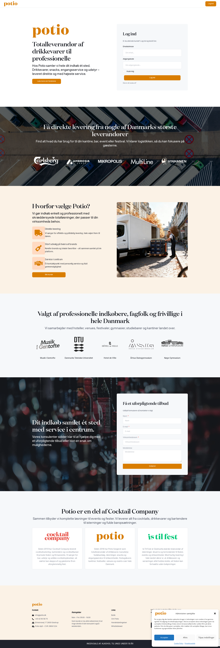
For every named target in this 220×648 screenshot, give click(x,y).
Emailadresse (128, 47)
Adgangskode (128, 59)
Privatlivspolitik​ (190, 643)
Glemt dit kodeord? (129, 83)
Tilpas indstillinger (206, 637)
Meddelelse (127, 448)
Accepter (164, 637)
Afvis (185, 637)
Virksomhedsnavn (130, 437)
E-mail (125, 427)
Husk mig (130, 71)
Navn (125, 416)
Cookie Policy (178, 643)
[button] (215, 613)
